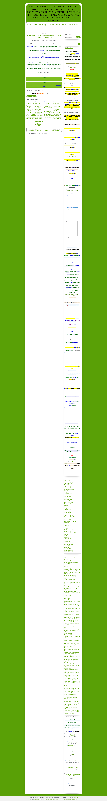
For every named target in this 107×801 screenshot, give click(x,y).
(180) (67, 492)
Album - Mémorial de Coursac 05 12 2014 (72, 606)
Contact (51, 799)
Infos (60, 29)
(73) (67, 503)
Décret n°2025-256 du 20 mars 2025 (72, 639)
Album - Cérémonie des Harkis (71, 575)
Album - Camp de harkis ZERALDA (72, 569)
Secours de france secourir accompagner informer (70, 694)
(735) (68, 482)
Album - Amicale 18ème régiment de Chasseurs (71, 562)
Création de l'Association (41, 29)
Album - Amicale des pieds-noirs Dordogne (71, 565)
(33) (67, 519)
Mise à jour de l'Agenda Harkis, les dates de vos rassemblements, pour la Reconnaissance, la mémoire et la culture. (72, 683)
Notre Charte (67, 29)
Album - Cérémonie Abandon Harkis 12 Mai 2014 (72, 573)
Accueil (30, 29)
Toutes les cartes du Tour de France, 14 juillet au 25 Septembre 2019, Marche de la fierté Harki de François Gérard (72, 704)
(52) (66, 508)
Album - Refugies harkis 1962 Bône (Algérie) (72, 609)
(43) (67, 511)
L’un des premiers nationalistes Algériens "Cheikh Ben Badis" (71, 670)
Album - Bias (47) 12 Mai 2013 (71, 568)
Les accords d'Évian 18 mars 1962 (71, 663)
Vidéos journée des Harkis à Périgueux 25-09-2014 (70, 708)
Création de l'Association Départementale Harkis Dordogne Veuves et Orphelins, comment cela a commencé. (72, 635)
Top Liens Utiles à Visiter (70, 700)
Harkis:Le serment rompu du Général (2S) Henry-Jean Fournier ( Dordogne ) (72, 649)
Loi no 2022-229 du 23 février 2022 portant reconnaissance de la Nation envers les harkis (72, 666)
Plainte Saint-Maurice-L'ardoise (71, 687)
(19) (67, 531)
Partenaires (53, 29)
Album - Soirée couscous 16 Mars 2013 (71, 615)
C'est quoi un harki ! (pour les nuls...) (70, 626)
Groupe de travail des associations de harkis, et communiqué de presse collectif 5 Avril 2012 (72, 645)
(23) (67, 528)
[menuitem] (30, 29)
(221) (67, 490)
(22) (68, 530)
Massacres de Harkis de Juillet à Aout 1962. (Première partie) (71, 678)
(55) (67, 506)
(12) (67, 546)
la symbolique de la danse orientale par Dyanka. (72, 661)
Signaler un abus (55, 799)
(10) (68, 550)
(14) (67, 540)
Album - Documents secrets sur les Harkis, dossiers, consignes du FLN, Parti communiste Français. (72, 588)
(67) (67, 505)
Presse (44, 33)
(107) (66, 498)
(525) (67, 485)
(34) (72, 517)
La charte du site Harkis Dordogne (71, 652)
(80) (68, 502)
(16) (67, 537)
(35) (67, 514)
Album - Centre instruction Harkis (71, 571)
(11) (66, 547)
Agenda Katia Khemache (69, 560)
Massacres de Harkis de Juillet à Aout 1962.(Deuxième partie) (71, 676)
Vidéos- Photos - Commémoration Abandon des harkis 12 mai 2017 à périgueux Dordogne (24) (71, 711)
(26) (67, 525)
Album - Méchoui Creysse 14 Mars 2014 (72, 602)
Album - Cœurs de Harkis (69, 579)
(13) (68, 541)
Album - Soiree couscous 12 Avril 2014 (71, 612)
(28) (70, 521)
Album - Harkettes (68, 600)
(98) (68, 499)
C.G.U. (60, 799)
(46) (67, 509)
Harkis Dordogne (36, 799)
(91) (67, 501)
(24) (69, 527)
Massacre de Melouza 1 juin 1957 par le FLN (71, 673)
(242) (67, 486)
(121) (67, 496)
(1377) (67, 480)
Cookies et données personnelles (66, 799)
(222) (69, 489)
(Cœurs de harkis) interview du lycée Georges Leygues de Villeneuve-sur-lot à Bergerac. (72, 630)
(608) (68, 483)
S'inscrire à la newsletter (31, 96)
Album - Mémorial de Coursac (71, 604)
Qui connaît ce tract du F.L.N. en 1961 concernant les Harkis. (71, 689)
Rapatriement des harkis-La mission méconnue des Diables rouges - (72, 692)
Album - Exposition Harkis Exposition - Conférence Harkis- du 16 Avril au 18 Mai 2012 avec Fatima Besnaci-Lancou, (72, 593)
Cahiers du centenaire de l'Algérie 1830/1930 (71, 623)
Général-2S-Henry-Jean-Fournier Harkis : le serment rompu (71, 641)
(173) (68, 493)
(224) (68, 487)
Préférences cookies (74, 799)
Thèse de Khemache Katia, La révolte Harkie (70, 697)
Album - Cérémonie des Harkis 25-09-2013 (72, 577)
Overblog (75, 797)
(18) (70, 532)
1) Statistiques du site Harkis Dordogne (70, 558)
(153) (67, 495)
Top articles (47, 799)
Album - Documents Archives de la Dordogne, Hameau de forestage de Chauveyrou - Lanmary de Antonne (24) (72, 583)
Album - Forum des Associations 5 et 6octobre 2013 (72, 597)
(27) (67, 522)
